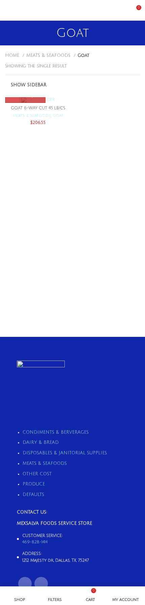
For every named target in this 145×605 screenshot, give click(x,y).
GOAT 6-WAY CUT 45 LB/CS (38, 108)
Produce (34, 484)
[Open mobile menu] (8, 10)
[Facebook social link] (25, 583)
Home (13, 55)
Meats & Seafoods (49, 55)
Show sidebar (29, 85)
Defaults (33, 494)
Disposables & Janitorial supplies (65, 453)
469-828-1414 (35, 542)
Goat (58, 115)
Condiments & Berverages (56, 432)
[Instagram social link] (41, 583)
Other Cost (37, 474)
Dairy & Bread (41, 442)
